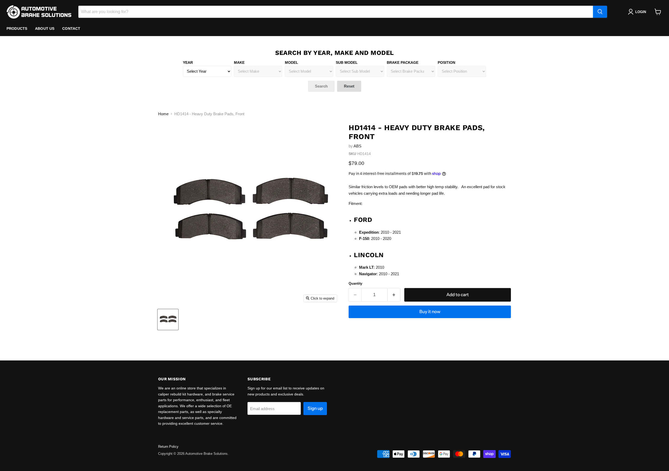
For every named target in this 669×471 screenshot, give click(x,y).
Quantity (355, 283)
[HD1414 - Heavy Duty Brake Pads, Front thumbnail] (168, 319)
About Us (44, 28)
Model (291, 62)
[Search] (600, 12)
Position (446, 62)
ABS (357, 146)
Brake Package (402, 62)
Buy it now (429, 311)
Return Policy (168, 447)
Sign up (315, 408)
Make (239, 62)
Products (17, 28)
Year (188, 62)
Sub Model (347, 62)
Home (163, 114)
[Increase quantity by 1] (394, 294)
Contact (71, 28)
